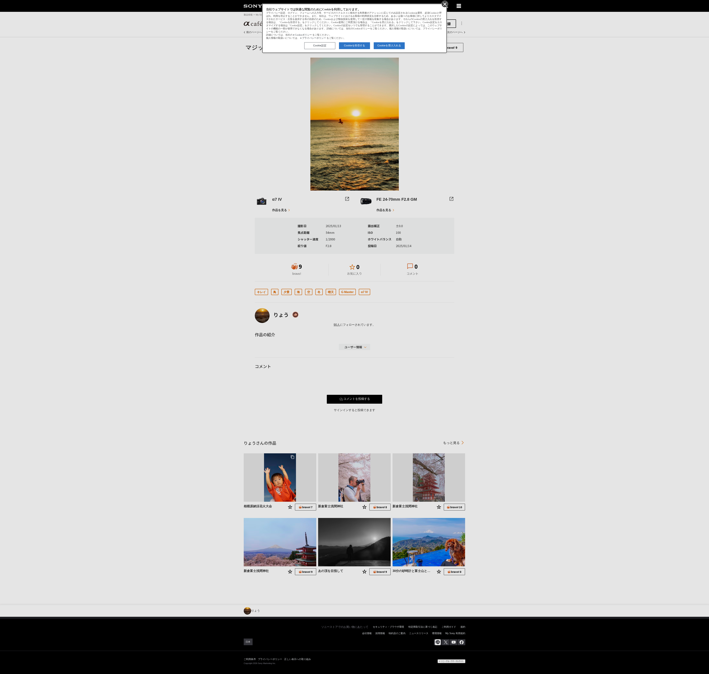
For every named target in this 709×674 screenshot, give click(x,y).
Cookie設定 (319, 45)
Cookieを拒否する (354, 45)
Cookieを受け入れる (389, 45)
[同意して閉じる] (444, 4)
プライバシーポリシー (314, 38)
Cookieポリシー (303, 35)
